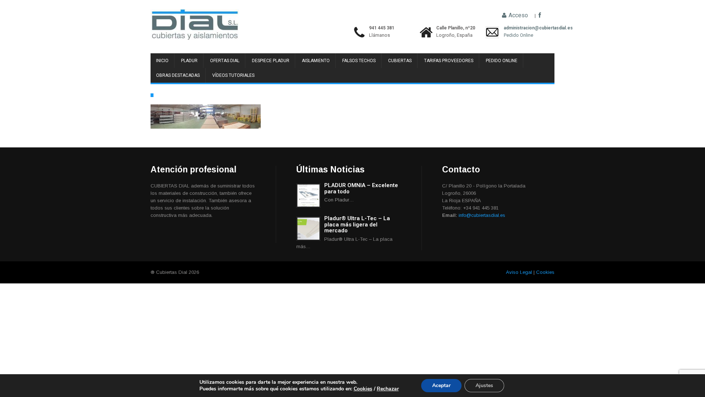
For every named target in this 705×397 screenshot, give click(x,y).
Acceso (517, 15)
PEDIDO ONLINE (501, 60)
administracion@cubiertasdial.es (518, 28)
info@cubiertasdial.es (482, 215)
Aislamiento (316, 60)
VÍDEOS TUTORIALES (233, 75)
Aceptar (441, 385)
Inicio (162, 60)
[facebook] (540, 15)
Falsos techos (359, 60)
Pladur (189, 60)
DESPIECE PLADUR (270, 60)
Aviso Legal (519, 272)
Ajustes (484, 385)
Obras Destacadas (178, 75)
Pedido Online (518, 35)
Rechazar (388, 388)
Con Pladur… (339, 200)
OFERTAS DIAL (224, 60)
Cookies (545, 272)
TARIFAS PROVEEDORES (448, 60)
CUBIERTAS (400, 60)
